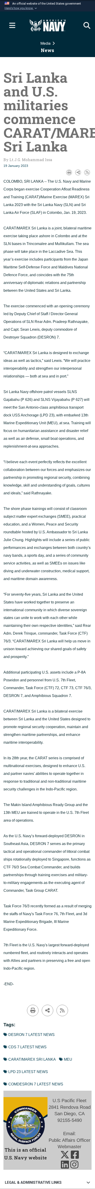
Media (45, 43)
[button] (21, 8)
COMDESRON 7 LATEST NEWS (35, 1084)
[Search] (84, 25)
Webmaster (69, 1146)
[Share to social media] (78, 172)
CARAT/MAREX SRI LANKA (32, 1059)
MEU (68, 1059)
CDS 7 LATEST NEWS (27, 1047)
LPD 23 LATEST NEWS (28, 1072)
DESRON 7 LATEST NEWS (31, 1035)
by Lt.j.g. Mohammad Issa (27, 159)
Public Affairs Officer (69, 1140)
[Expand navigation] (10, 25)
